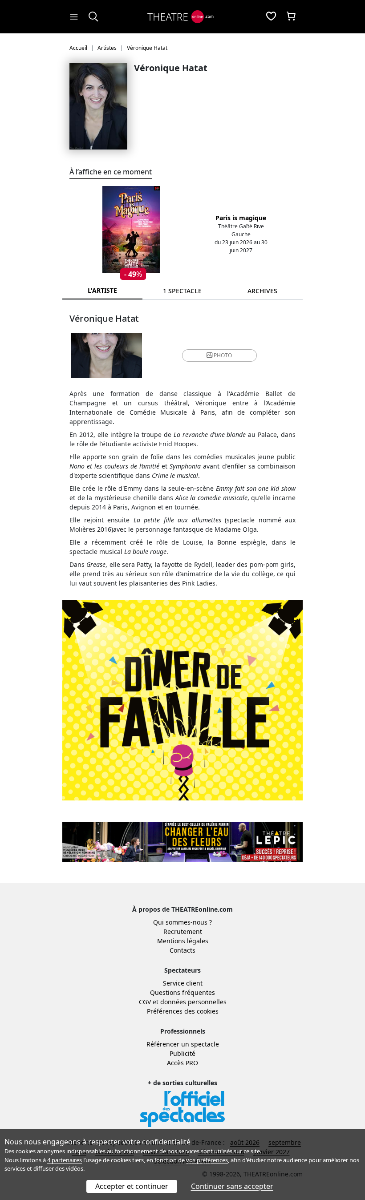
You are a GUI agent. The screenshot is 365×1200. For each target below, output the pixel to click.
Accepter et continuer (131, 1186)
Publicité (182, 1053)
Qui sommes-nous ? (182, 922)
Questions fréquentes (182, 992)
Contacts (182, 950)
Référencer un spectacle (182, 1044)
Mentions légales (182, 941)
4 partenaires (64, 1160)
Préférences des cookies (183, 1011)
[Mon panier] (291, 17)
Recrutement (182, 931)
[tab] (182, 291)
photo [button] (223, 355)
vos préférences (207, 1160)
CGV (145, 1002)
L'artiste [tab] (102, 290)
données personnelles (193, 1002)
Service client (183, 983)
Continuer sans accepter (232, 1186)
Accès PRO (182, 1063)
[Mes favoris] (271, 17)
